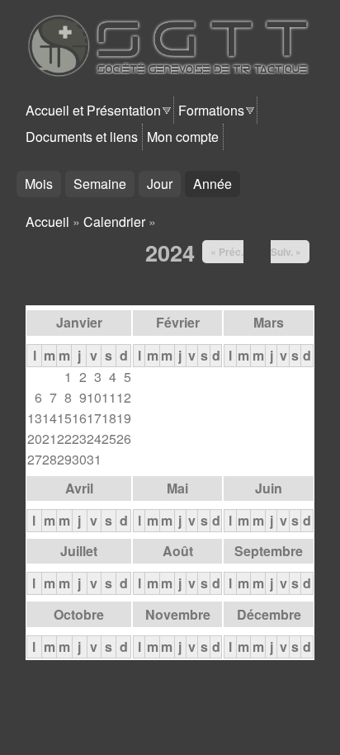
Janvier (79, 322)
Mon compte (183, 136)
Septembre (268, 550)
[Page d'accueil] (177, 73)
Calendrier (114, 221)
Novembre (177, 614)
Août (178, 550)
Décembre (269, 614)
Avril (79, 488)
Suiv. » (286, 251)
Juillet (78, 550)
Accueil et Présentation (93, 110)
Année (216, 183)
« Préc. (226, 251)
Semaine (99, 183)
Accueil (47, 221)
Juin (268, 488)
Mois (39, 183)
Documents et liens (82, 136)
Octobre (79, 614)
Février (178, 322)
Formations (211, 110)
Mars (268, 322)
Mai (177, 488)
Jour (159, 183)
